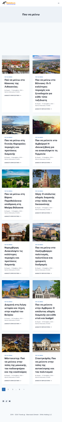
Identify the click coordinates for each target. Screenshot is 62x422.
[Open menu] (58, 3)
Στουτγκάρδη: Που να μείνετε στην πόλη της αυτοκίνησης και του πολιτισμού (45, 365)
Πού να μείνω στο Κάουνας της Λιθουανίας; (15, 83)
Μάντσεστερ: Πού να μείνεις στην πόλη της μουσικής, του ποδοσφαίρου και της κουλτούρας (16, 365)
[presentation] (15, 64)
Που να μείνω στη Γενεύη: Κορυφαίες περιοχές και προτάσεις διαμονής (15, 147)
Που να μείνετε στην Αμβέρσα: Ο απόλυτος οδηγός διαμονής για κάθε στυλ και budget (45, 311)
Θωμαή (8, 90)
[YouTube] (9, 401)
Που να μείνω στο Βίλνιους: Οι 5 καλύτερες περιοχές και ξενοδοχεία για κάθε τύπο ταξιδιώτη (45, 90)
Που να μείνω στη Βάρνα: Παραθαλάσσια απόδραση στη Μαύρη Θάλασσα (15, 201)
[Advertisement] (31, 40)
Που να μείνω (8, 77)
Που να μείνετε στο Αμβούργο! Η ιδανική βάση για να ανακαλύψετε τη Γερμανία (46, 147)
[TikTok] (6, 401)
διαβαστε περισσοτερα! (13, 95)
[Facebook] (3, 401)
